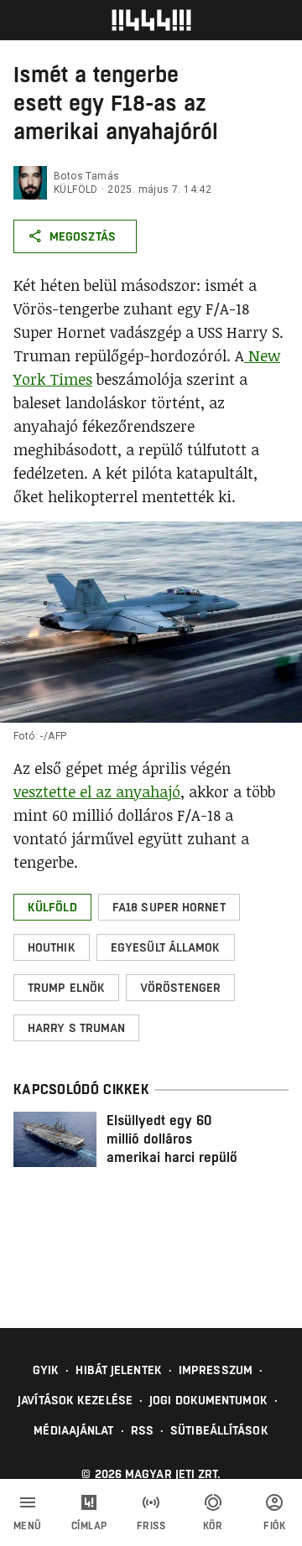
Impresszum (216, 1370)
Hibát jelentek (118, 1370)
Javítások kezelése (75, 1400)
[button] (52, 907)
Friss (151, 1526)
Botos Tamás (86, 176)
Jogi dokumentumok (208, 1400)
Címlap (89, 1526)
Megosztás (82, 236)
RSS (142, 1430)
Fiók (274, 1526)
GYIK (46, 1370)
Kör (213, 1526)
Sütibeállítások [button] (219, 1430)
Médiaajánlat (73, 1430)
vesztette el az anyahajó (96, 791)
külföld (76, 189)
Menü (27, 1526)
